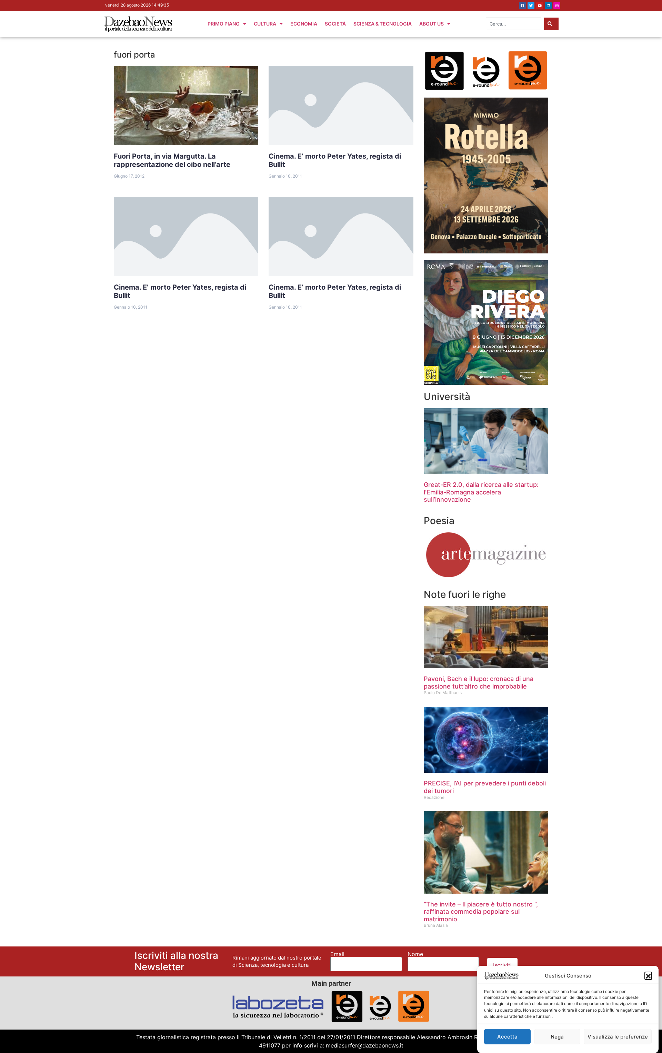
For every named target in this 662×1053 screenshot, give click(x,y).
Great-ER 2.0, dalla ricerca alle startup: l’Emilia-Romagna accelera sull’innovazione (481, 492)
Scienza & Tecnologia (382, 24)
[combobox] (513, 24)
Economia (303, 24)
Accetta (507, 1036)
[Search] (551, 24)
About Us (431, 24)
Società (335, 24)
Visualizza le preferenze (618, 1036)
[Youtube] (539, 5)
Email (337, 954)
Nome (415, 954)
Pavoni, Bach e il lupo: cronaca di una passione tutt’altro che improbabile (478, 682)
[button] (648, 975)
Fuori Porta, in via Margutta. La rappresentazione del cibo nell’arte (172, 160)
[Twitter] (531, 5)
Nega (557, 1036)
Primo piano (224, 24)
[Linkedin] (548, 5)
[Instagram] (556, 5)
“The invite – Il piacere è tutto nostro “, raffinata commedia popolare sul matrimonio (481, 912)
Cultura (265, 24)
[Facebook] (522, 5)
